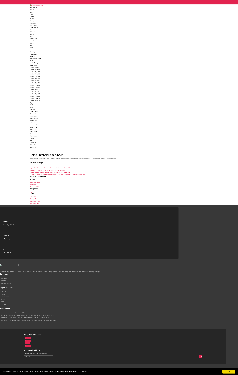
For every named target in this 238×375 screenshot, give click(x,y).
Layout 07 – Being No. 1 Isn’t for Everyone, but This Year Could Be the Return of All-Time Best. (57, 174)
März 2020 (33, 184)
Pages (31, 103)
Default (32, 10)
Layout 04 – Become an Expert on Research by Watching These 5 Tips (50, 168)
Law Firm (32, 41)
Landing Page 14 (35, 98)
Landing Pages (34, 67)
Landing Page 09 (35, 87)
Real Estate (33, 25)
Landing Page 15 (35, 100)
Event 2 (32, 47)
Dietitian (32, 61)
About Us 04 (33, 131)
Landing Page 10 (35, 89)
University (33, 32)
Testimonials (33, 136)
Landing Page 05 (35, 78)
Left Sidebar (33, 116)
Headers (4, 278)
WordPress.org (34, 203)
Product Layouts (6, 283)
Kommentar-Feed (35, 201)
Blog (31, 140)
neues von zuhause (35, 165)
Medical (32, 18)
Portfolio (32, 109)
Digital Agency (34, 65)
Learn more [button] (83, 371)
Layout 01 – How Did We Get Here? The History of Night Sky (47, 170)
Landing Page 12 (35, 94)
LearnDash (33, 23)
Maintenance (33, 120)
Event (31, 14)
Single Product (34, 27)
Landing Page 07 (35, 83)
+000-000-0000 (34, 1)
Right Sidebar (34, 118)
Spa (31, 36)
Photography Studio (35, 58)
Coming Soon (34, 114)
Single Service (34, 111)
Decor (31, 45)
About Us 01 (33, 125)
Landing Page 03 (35, 74)
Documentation (34, 3)
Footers (3, 280)
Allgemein (33, 192)
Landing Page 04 (35, 76)
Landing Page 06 (35, 80)
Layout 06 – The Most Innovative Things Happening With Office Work (50, 172)
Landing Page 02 (35, 72)
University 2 (33, 56)
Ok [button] (229, 371)
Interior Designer (35, 63)
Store (31, 29)
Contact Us (33, 142)
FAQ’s (31, 105)
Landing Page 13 (35, 96)
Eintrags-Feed (34, 199)
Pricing (32, 138)
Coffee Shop (33, 38)
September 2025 (35, 182)
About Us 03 (33, 129)
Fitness (32, 49)
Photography (33, 21)
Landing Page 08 (35, 85)
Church (32, 34)
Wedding (32, 52)
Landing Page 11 (35, 91)
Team (31, 107)
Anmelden (33, 196)
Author (32, 43)
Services (32, 134)
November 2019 (34, 187)
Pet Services (33, 54)
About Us (32, 122)
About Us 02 (33, 127)
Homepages (33, 7)
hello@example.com (8, 239)
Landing (32, 16)
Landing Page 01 (35, 69)
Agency (32, 12)
